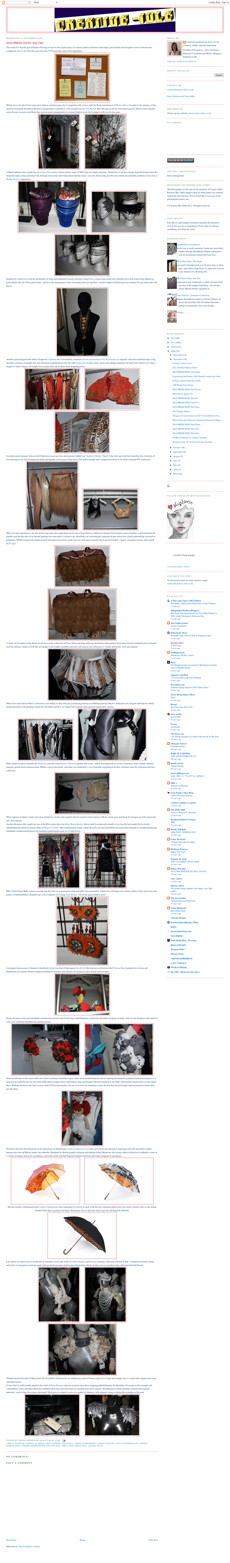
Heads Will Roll (178, 829)
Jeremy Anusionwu (179, 625)
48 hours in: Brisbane (179, 785)
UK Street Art (177, 733)
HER (173, 822)
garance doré (177, 642)
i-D (68, 830)
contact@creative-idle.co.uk (202, 42)
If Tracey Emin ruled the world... (187, 380)
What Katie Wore (179, 632)
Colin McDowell (178, 908)
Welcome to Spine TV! (183, 393)
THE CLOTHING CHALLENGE (185, 861)
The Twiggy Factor (181, 411)
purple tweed (177, 763)
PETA (8, 543)
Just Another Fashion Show (185, 367)
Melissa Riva (122, 105)
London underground (33, 1446)
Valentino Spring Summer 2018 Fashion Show (189, 687)
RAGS (173, 926)
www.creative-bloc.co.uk (200, 113)
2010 (173, 346)
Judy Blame (71, 894)
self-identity (175, 726)
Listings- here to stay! (182, 363)
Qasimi (53, 359)
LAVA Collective (178, 962)
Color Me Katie (178, 839)
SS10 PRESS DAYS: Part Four (186, 406)
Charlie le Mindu (93, 455)
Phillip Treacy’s (13, 179)
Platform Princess (179, 849)
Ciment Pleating (177, 766)
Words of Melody (179, 967)
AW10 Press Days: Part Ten (188, 278)
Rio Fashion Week (178, 910)
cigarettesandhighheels (181, 958)
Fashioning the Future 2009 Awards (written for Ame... (197, 376)
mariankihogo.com (180, 773)
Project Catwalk (51, 827)
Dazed (77, 830)
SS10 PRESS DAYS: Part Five (186, 402)
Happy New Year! (178, 851)
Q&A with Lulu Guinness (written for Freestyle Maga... (197, 420)
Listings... (180, 312)
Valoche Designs (178, 917)
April (175, 469)
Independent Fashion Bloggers (185, 610)
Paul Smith (77, 1206)
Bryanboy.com (178, 684)
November (178, 359)
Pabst (173, 697)
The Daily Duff (178, 809)
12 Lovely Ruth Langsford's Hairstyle (186, 677)
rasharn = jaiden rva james (183, 802)
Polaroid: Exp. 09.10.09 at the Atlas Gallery (192, 441)
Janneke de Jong (179, 858)
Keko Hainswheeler (74, 824)
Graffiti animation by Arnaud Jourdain (190, 437)
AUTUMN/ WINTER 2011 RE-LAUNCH (188, 871)
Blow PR (19, 1443)
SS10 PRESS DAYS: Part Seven (187, 389)
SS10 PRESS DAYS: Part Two (186, 428)
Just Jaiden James (179, 623)
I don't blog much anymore (181, 795)
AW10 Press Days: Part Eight (189, 261)
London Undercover (76, 1148)
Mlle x (174, 782)
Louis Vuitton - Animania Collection (192, 295)
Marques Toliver (179, 743)
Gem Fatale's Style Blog (182, 792)
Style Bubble (177, 935)
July (175, 460)
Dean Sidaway (57, 1385)
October (177, 447)
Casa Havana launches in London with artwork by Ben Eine (195, 736)
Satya (91, 278)
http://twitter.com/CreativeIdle (181, 96)
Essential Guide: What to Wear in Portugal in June (191, 635)
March (176, 473)
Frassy (174, 724)
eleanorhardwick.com (181, 931)
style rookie (176, 714)
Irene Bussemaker (50, 172)
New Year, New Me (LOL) (182, 707)
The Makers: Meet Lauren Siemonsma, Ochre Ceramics (193, 603)
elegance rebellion (179, 674)
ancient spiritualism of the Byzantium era (100, 359)
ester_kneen (176, 878)
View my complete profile (181, 61)
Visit (178, 566)
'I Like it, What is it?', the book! (183, 812)
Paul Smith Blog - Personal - (184, 940)
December (178, 354)
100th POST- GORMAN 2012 (183, 832)
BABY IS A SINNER (180, 753)
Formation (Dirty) (178, 746)
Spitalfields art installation (188, 244)
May (175, 464)
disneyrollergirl (178, 944)
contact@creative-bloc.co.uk (180, 89)
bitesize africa (177, 885)
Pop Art (61, 706)
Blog (173, 662)
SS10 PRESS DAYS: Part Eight (186, 371)
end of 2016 (175, 716)
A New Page (176, 645)
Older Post (153, 1539)
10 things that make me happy (183, 842)
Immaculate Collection (65, 763)
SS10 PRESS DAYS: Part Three (186, 424)
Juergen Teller (178, 949)
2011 (173, 342)
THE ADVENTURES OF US (183, 756)
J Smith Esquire (78, 1261)
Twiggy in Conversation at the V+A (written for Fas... (196, 415)
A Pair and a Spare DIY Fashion (186, 600)
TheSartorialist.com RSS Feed (183, 900)
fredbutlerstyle (178, 652)
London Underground (49, 1206)
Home (82, 1539)
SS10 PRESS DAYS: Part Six (185, 398)
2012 (173, 338)
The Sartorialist (178, 898)
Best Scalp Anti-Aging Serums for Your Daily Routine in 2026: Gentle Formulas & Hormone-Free (194, 614)
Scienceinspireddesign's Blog (184, 922)
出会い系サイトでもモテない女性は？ (188, 776)
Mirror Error (177, 953)
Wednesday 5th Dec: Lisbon (182, 655)
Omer (68, 643)
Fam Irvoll (80, 967)
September (178, 451)
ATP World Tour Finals (183, 384)
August (176, 456)
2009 (173, 351)
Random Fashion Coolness (183, 819)
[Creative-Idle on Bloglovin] (180, 538)
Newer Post (11, 1539)
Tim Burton (91, 108)
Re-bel (174, 704)
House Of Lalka (178, 868)
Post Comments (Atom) (29, 1546)
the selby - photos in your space (185, 971)
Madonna (42, 763)
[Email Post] (63, 1440)
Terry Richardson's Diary (183, 694)
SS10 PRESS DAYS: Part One (186, 433)
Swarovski (80, 362)
